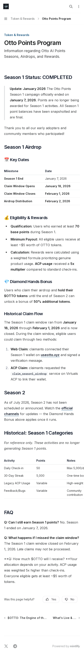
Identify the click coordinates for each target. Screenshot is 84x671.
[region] (42, 479)
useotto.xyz (50, 355)
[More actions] (79, 6)
